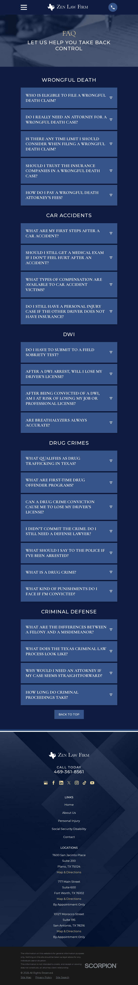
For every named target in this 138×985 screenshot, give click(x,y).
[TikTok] (84, 783)
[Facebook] (53, 783)
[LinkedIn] (61, 783)
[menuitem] (26, 977)
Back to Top (69, 714)
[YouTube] (92, 783)
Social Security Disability (69, 829)
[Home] (67, 7)
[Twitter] (69, 783)
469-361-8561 (69, 771)
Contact (69, 837)
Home (69, 804)
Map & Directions (69, 872)
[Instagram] (77, 783)
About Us (69, 812)
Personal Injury (69, 820)
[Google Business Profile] (46, 783)
